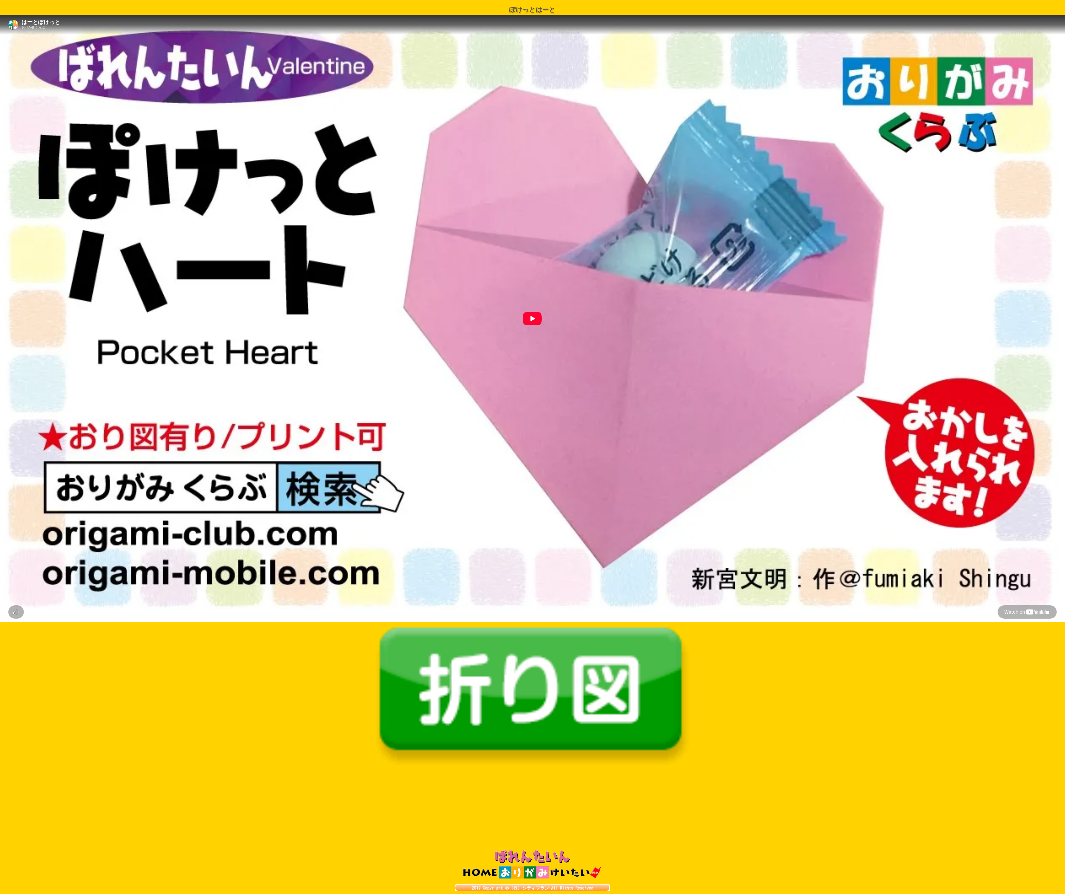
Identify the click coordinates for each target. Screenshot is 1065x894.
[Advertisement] (532, 808)
